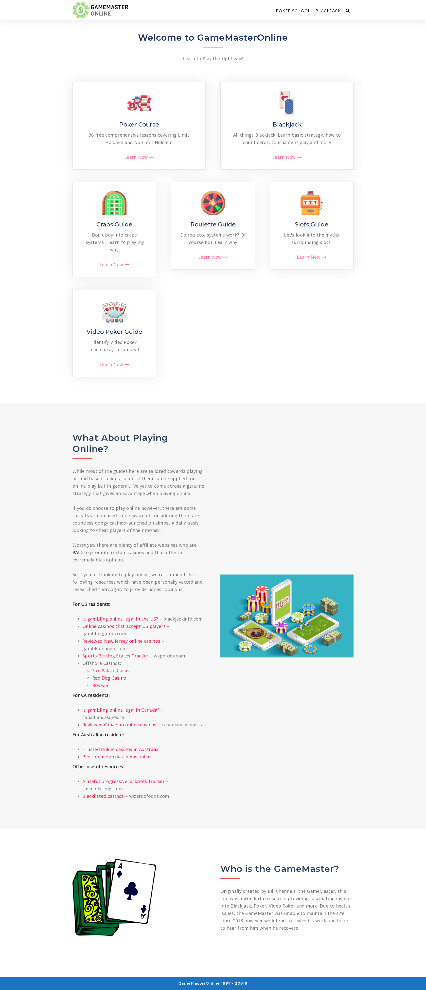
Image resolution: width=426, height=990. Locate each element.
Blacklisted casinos (103, 796)
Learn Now (136, 157)
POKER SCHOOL (293, 10)
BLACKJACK (328, 10)
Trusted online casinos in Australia (120, 749)
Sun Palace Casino (111, 670)
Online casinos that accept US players (124, 626)
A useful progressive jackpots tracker (123, 781)
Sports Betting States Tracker (115, 656)
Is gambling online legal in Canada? (121, 710)
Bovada (100, 685)
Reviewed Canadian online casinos (119, 725)
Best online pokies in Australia (115, 757)
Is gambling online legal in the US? (120, 619)
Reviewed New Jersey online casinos (121, 641)
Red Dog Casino (109, 678)
